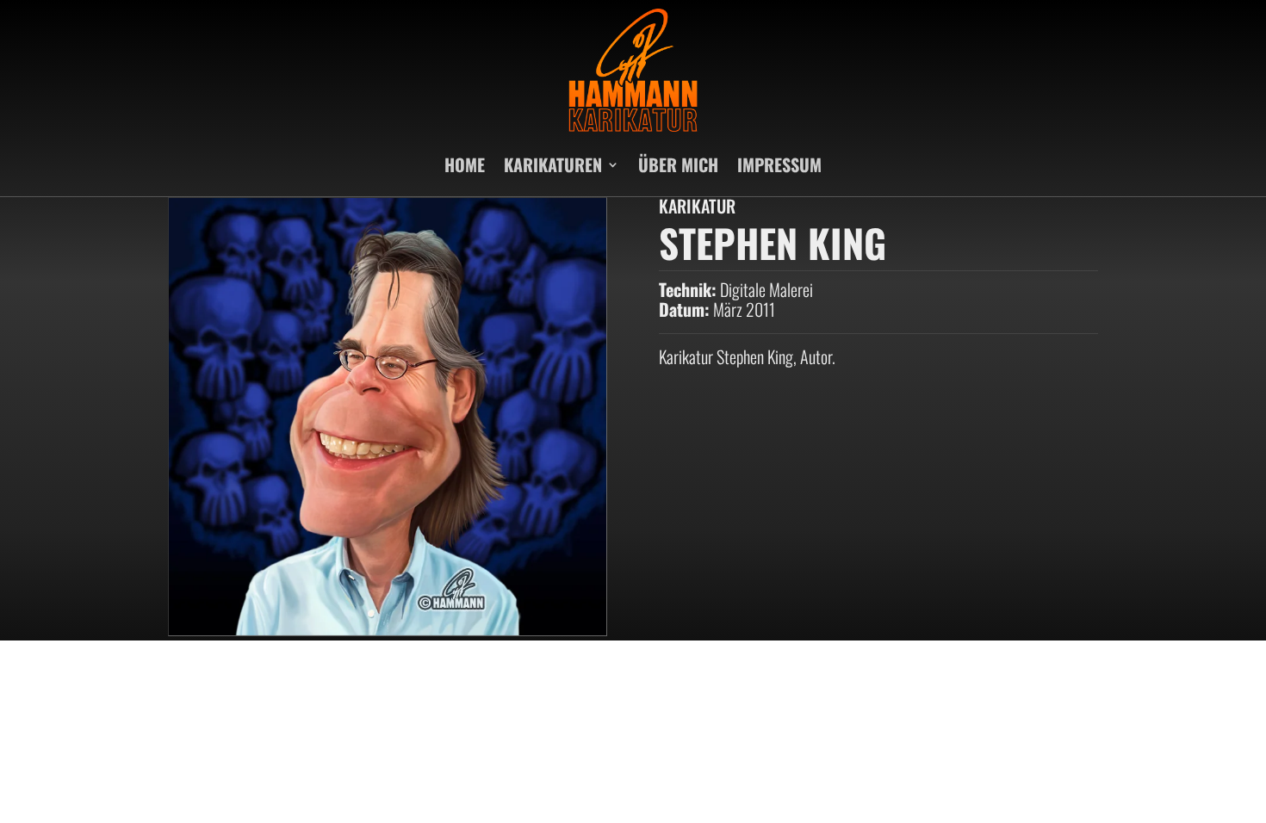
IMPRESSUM (779, 164)
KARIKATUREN (553, 164)
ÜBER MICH (678, 164)
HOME (464, 164)
